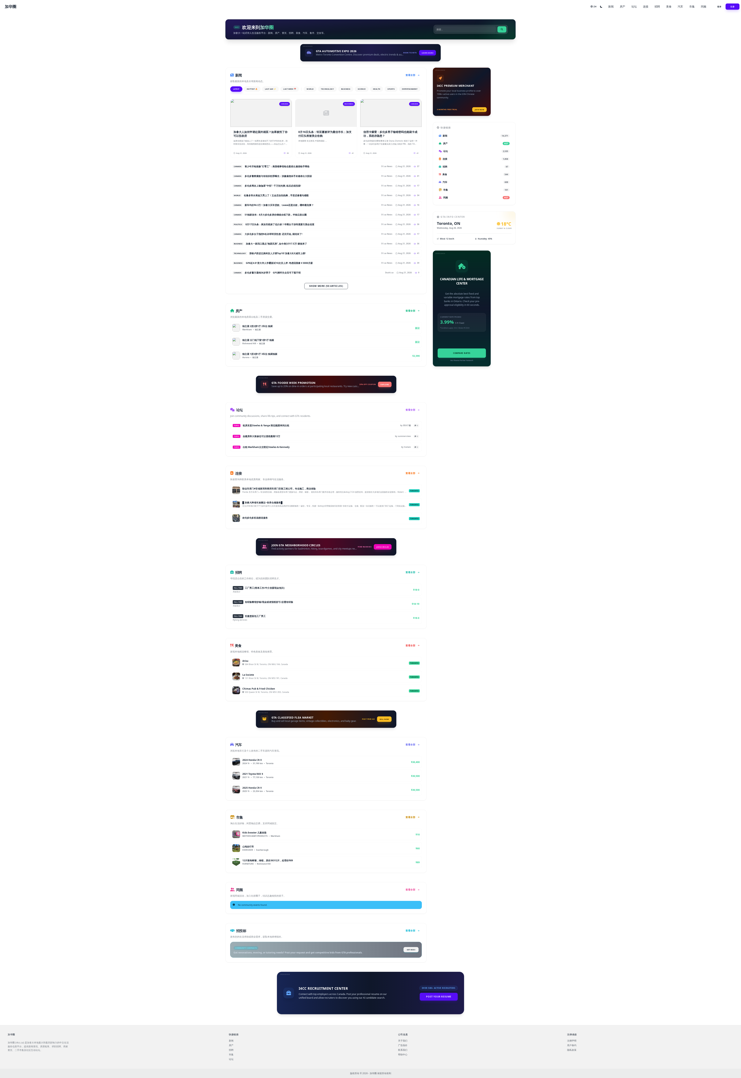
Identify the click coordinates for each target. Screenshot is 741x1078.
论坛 (634, 6)
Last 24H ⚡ (270, 89)
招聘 (657, 6)
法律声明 (571, 1040)
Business (345, 89)
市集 (692, 6)
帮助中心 (402, 1054)
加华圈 (10, 6)
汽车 (680, 6)
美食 (669, 6)
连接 (645, 6)
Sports (391, 89)
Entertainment (409, 89)
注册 (732, 6)
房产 (622, 6)
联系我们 (402, 1050)
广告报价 (402, 1045)
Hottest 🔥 (252, 89)
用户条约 (571, 1045)
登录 (719, 6)
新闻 (611, 6)
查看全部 (410, 75)
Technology (327, 89)
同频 (703, 6)
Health (376, 89)
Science (362, 89)
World (310, 89)
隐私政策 (571, 1050)
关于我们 (402, 1040)
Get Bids (411, 949)
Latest (236, 89)
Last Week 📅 (289, 89)
